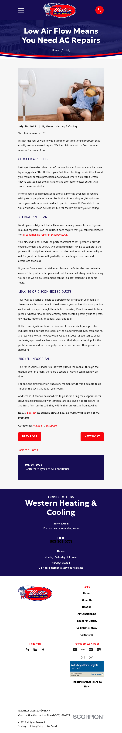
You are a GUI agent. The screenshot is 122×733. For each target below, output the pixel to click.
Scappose (51, 425)
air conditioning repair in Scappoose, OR (45, 234)
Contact (31, 413)
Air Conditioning (87, 614)
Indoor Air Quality (87, 621)
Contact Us (86, 634)
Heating (86, 607)
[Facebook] (43, 649)
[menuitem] (22, 726)
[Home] (59, 10)
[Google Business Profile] (35, 649)
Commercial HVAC (86, 627)
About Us (86, 600)
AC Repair (38, 425)
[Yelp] (27, 649)
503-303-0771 (61, 542)
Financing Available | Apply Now (86, 684)
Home (86, 593)
